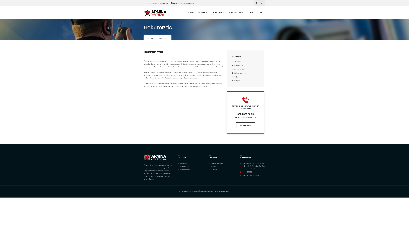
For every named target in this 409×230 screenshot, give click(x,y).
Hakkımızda (238, 65)
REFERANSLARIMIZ (236, 13)
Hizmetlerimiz (239, 69)
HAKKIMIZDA (203, 13)
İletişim (237, 81)
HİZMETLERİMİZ (219, 13)
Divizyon (195, 191)
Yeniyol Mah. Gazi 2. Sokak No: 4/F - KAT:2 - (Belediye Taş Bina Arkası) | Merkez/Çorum (254, 166)
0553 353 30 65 (161, 3)
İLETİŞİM (260, 13)
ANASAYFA (190, 13)
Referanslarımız (240, 73)
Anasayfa (151, 38)
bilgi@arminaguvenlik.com (183, 3)
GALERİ (250, 13)
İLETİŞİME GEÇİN (245, 125)
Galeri (236, 77)
